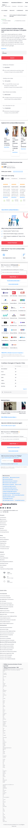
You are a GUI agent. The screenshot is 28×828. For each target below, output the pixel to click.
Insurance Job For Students (5, 657)
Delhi (2, 377)
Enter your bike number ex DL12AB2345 (10, 272)
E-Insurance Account (4, 548)
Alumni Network (3, 565)
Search (12, 58)
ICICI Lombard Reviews (12, 210)
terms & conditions (8, 457)
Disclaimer (2, 559)
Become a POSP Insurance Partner (7, 644)
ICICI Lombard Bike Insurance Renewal (23, 142)
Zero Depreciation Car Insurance (6, 599)
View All (25, 389)
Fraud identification (4, 558)
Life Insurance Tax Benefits (5, 638)
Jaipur (2, 380)
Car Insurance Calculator (5, 597)
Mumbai (3, 386)
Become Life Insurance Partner (6, 649)
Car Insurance (3, 517)
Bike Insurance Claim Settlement (10, 482)
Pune (2, 371)
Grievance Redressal (4, 539)
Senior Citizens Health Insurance (6, 623)
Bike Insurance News (10, 417)
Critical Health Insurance (5, 618)
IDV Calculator (3, 601)
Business (2, 528)
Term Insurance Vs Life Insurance (7, 633)
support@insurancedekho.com (10, 510)
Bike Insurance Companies (8, 484)
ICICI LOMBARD (4, 10)
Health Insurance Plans (5, 610)
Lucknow (3, 374)
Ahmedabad (4, 368)
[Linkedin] (8, 508)
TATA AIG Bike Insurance (8, 498)
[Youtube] (3, 508)
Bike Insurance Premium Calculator (10, 481)
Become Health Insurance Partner (7, 647)
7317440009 (7, 81)
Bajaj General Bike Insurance (9, 496)
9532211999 (7, 67)
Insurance (5, 2)
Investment (2, 526)
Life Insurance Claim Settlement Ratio (7, 631)
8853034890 (7, 94)
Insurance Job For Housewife (6, 655)
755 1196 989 (5, 512)
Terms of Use (2, 545)
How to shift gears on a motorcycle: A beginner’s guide (10, 412)
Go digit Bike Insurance (19, 500)
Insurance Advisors (16, 2)
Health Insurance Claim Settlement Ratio (8, 616)
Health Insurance (3, 521)
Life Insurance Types (4, 629)
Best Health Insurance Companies (7, 612)
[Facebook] (1, 508)
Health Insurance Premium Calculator (8, 619)
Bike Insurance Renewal (8, 479)
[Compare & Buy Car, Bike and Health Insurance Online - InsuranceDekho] (8, 504)
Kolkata (3, 383)
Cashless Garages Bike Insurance (10, 491)
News (3, 5)
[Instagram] (5, 508)
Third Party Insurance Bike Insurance (10, 489)
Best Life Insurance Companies (6, 634)
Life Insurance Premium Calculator (7, 640)
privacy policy (16, 457)
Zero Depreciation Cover (9, 258)
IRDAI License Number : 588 (11, 667)
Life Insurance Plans (4, 636)
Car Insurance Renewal (5, 595)
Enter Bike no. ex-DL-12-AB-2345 (8, 460)
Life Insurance (3, 522)
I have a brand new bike (13, 284)
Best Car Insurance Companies (6, 606)
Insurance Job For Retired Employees (7, 658)
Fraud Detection (3, 541)
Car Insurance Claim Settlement (6, 604)
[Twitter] (10, 508)
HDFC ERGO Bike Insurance (8, 500)
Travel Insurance (3, 530)
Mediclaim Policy (3, 614)
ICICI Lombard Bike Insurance (18, 495)
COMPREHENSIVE (20, 10)
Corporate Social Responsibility (6, 568)
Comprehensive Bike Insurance (9, 486)
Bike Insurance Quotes (14, 477)
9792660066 (7, 108)
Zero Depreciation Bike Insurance (10, 488)
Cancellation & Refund (4, 546)
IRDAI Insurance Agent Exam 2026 (7, 653)
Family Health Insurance (5, 621)
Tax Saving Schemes (4, 532)
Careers (1, 567)
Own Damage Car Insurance (6, 603)
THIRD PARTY (12, 10)
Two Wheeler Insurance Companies (14, 352)
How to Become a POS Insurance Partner (8, 651)
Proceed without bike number (13, 280)
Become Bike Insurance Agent (8, 425)
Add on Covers (18, 484)
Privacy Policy (3, 537)
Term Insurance (3, 524)
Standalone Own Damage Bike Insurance (11, 493)
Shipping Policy (3, 543)
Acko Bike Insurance (7, 495)
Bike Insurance (6, 477)
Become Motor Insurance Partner (6, 646)
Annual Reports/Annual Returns (6, 561)
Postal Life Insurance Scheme (6, 627)
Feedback (2, 556)
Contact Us (2, 554)
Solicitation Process (4, 563)
